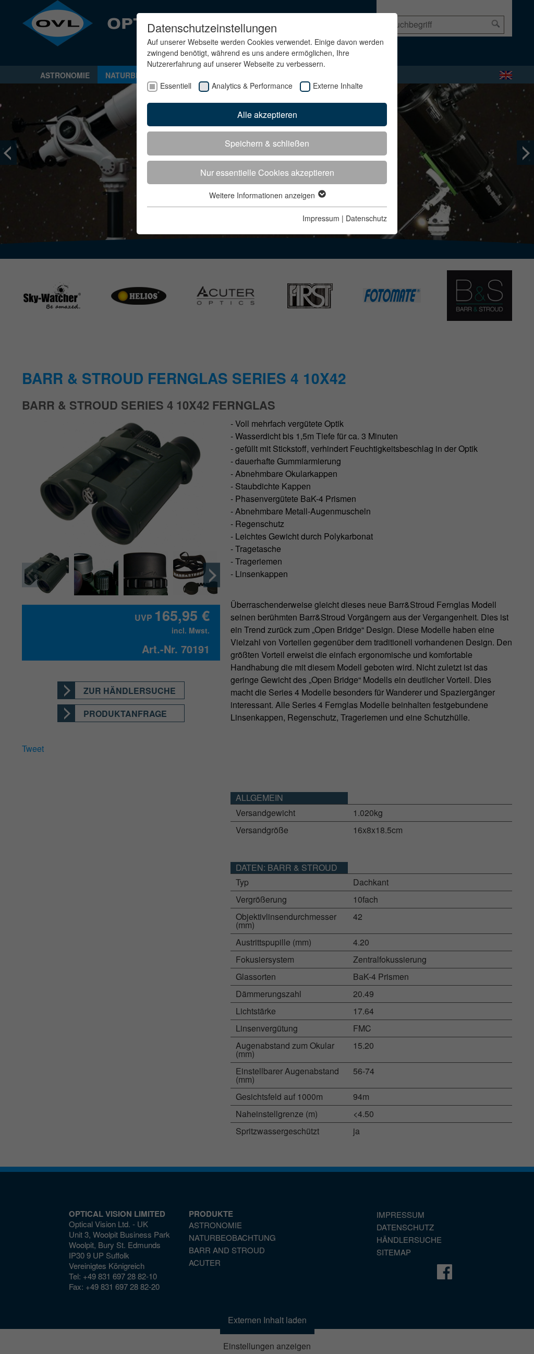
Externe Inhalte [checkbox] (338, 85)
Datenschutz (366, 218)
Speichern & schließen (267, 143)
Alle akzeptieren (267, 115)
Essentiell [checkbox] (175, 85)
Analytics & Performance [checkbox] (252, 85)
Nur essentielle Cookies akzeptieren (267, 172)
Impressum (320, 218)
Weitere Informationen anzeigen (263, 195)
